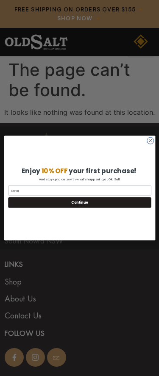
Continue (79, 202)
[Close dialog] (150, 140)
